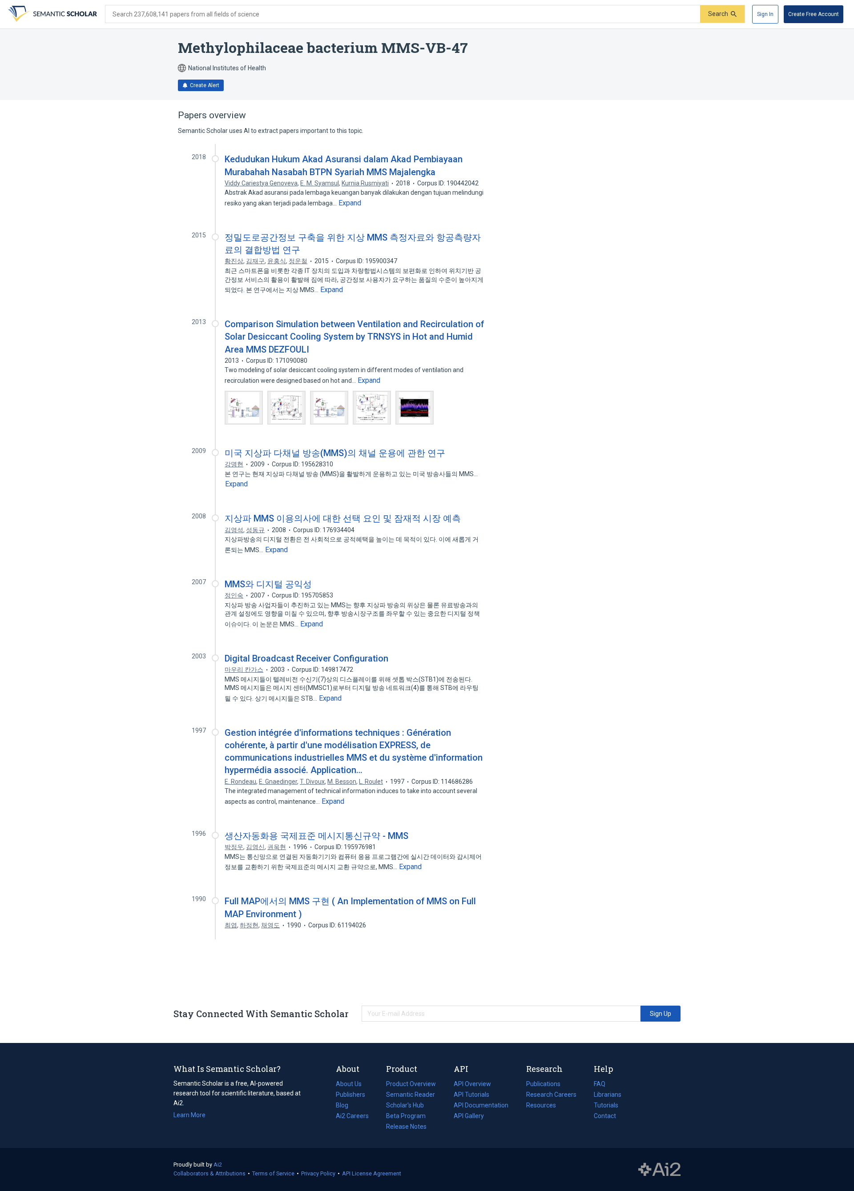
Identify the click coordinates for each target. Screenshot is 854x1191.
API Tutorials (471, 1094)
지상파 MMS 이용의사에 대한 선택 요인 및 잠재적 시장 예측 (343, 518)
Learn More (189, 1115)
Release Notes (406, 1126)
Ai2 (218, 1164)
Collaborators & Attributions (209, 1173)
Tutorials (606, 1105)
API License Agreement (371, 1173)
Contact (605, 1115)
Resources (541, 1106)
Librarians (607, 1094)
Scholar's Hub (405, 1105)
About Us (349, 1083)
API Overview (472, 1083)
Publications (543, 1084)
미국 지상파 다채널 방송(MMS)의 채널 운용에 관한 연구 (335, 453)
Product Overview (411, 1083)
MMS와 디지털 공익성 (268, 584)
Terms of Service (273, 1173)
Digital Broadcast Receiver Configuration (306, 658)
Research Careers (551, 1095)
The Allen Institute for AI (659, 1170)
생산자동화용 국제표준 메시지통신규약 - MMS (316, 835)
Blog (345, 1106)
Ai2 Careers (352, 1116)
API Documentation (481, 1106)
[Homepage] (51, 14)
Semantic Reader (410, 1094)
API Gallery (469, 1115)
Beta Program (406, 1115)
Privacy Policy (318, 1173)
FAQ (599, 1083)
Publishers (350, 1094)
